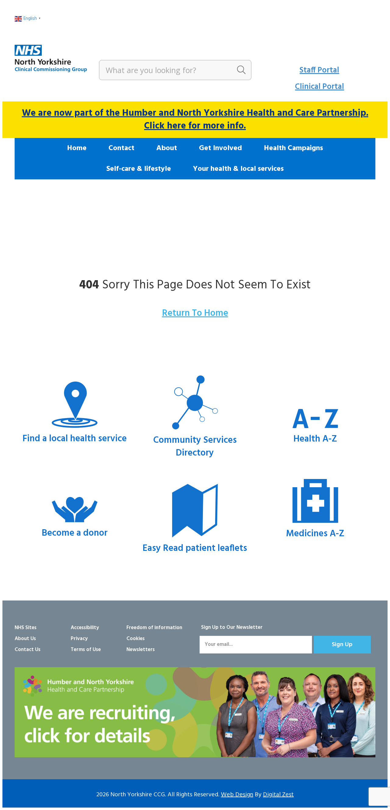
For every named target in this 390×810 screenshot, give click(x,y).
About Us (25, 639)
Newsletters (140, 650)
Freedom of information (154, 628)
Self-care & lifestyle (138, 169)
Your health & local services (238, 169)
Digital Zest (278, 795)
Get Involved (220, 148)
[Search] (241, 70)
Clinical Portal (319, 87)
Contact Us (28, 650)
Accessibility (85, 628)
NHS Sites (26, 628)
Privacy (79, 639)
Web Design (237, 795)
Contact (121, 148)
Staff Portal (319, 70)
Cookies (135, 639)
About (166, 148)
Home (77, 148)
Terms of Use (86, 650)
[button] (342, 644)
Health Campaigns (293, 148)
